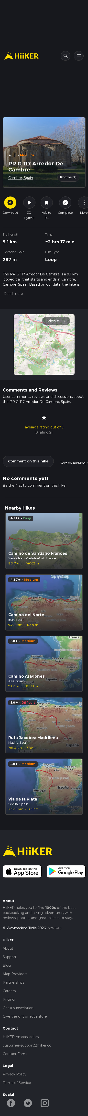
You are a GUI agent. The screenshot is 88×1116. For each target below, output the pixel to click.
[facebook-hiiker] (11, 1102)
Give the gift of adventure (25, 1016)
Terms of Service (17, 1083)
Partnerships (13, 982)
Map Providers (15, 974)
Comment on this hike (28, 461)
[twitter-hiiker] (28, 1102)
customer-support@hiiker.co (27, 1045)
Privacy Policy (14, 1074)
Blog (7, 965)
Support (9, 957)
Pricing (9, 999)
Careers (9, 991)
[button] (13, 293)
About (8, 948)
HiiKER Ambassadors (21, 1037)
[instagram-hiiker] (44, 1102)
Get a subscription (18, 1008)
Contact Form (15, 1054)
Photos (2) (68, 177)
